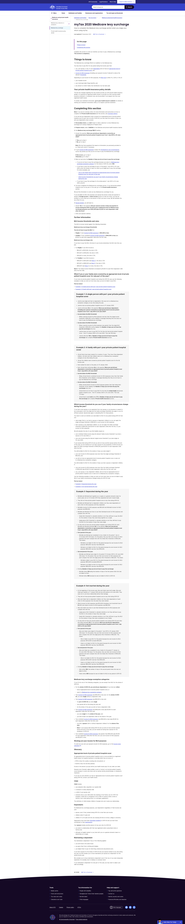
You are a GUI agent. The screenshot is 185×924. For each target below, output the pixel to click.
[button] (99, 34)
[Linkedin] (130, 907)
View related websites (81, 919)
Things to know (81, 45)
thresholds (83, 74)
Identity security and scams (115, 896)
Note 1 (93, 260)
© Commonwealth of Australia (67, 919)
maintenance (88, 822)
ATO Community (93, 1)
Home (63, 13)
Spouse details (80, 203)
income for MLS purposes (83, 73)
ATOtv (79, 907)
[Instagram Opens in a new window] (134, 907)
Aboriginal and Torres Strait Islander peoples (91, 893)
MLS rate (103, 77)
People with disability (85, 891)
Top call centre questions (115, 891)
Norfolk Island (83, 896)
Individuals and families (75, 13)
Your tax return (92, 17)
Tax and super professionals (114, 13)
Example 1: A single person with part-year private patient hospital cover (95, 286)
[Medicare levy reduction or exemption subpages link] (68, 23)
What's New (113, 1)
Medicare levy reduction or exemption (57, 23)
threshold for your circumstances (110, 149)
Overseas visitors (112, 113)
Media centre (54, 891)
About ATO (53, 907)
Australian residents (95, 820)
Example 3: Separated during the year (86, 484)
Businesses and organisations (94, 13)
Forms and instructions (57, 893)
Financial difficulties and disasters (117, 899)
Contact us (111, 893)
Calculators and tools (56, 899)
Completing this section (83, 47)
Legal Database (103, 1)
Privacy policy (70, 907)
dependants (96, 68)
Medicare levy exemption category (92, 692)
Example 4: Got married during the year (86, 486)
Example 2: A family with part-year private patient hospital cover (93, 289)
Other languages (84, 899)
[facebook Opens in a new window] (126, 907)
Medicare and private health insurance (112, 17)
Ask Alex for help (170, 922)
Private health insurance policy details (58, 31)
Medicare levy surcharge (57, 27)
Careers (61, 907)
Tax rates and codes (56, 896)
